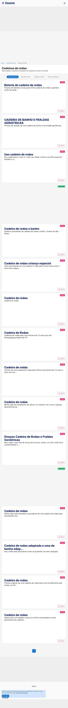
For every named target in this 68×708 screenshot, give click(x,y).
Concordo (5, 696)
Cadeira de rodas (16, 298)
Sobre (34, 686)
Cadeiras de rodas (12, 76)
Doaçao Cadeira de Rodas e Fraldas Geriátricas (28, 438)
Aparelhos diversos (26, 76)
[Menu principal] (64, 3)
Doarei (2, 63)
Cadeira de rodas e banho (21, 228)
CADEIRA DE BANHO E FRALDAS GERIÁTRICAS (26, 121)
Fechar (6, 698)
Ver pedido (61, 111)
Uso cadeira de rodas (18, 154)
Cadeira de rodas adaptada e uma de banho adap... (29, 547)
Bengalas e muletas (39, 76)
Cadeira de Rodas (16, 332)
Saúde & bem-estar (11, 63)
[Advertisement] (34, 19)
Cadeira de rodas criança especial (27, 263)
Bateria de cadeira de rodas (23, 85)
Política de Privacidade (22, 692)
